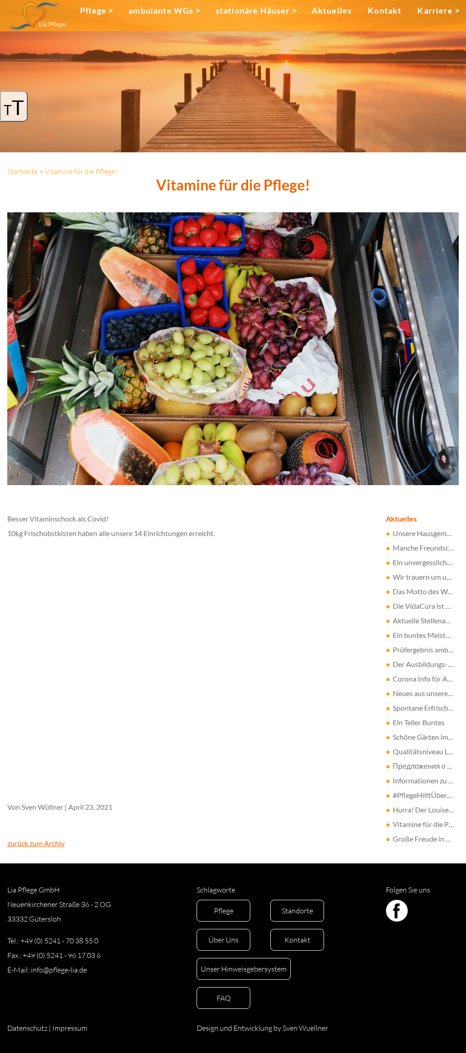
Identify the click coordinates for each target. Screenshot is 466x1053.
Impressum (69, 1028)
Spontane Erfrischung (426, 707)
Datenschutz (27, 1028)
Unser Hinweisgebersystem (244, 968)
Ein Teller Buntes (419, 722)
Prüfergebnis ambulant (429, 649)
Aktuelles (332, 10)
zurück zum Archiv (36, 843)
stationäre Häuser (253, 10)
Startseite (22, 171)
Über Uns (223, 939)
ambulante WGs (160, 10)
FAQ (224, 998)
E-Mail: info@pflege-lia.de (47, 969)
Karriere (434, 10)
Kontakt (384, 10)
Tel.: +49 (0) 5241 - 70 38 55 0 (52, 940)
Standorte (297, 910)
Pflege (93, 10)
